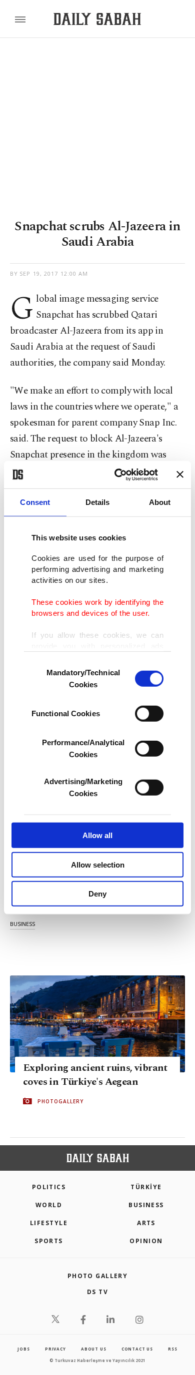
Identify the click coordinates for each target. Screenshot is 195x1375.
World (49, 1205)
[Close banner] (180, 474)
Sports (48, 1241)
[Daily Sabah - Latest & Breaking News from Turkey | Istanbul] (97, 19)
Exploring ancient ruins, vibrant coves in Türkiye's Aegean (95, 1074)
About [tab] (160, 502)
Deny (97, 894)
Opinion (146, 1241)
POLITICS (49, 1187)
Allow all (97, 835)
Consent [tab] (35, 502)
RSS (172, 1349)
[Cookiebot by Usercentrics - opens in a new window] (118, 474)
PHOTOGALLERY (61, 1101)
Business (146, 1205)
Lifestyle (49, 1223)
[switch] (149, 714)
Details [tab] (98, 502)
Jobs (24, 1349)
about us (93, 1349)
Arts (146, 1223)
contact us (137, 1349)
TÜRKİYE (146, 1187)
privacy (55, 1349)
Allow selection (97, 864)
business (22, 923)
